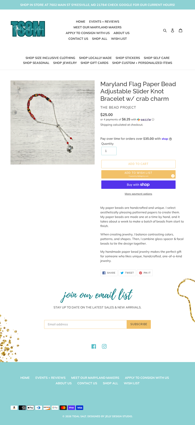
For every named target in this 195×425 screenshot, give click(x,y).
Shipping (106, 124)
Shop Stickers (128, 58)
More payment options (138, 193)
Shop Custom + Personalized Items (142, 63)
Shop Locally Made (95, 58)
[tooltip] (173, 176)
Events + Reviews (50, 378)
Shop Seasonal (36, 63)
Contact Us (87, 383)
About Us (64, 383)
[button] (127, 119)
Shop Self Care (157, 58)
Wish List (132, 383)
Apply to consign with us (147, 378)
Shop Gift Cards (94, 63)
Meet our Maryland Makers (95, 378)
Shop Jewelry (65, 63)
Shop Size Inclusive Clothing (50, 58)
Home (25, 378)
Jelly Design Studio (118, 416)
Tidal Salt (79, 416)
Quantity (107, 143)
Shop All (110, 383)
